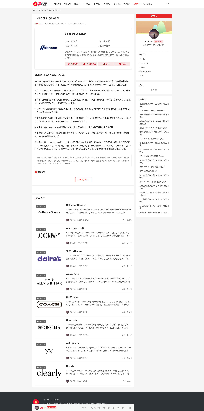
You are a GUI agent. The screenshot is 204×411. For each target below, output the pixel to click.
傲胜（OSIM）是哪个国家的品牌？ (152, 156)
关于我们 (47, 400)
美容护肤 (107, 4)
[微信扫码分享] (104, 408)
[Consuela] (49, 327)
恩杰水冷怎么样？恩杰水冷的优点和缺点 (154, 212)
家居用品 (97, 4)
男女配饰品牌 (72, 24)
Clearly (70, 366)
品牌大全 (137, 4)
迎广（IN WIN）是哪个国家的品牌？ (152, 182)
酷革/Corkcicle (145, 71)
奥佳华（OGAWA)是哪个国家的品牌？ (153, 128)
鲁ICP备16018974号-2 (79, 403)
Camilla (142, 59)
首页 (33, 10)
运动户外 (77, 4)
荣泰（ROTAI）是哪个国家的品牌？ (152, 139)
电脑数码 (57, 4)
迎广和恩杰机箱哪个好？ (148, 171)
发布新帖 (154, 16)
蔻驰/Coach (72, 297)
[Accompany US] (49, 235)
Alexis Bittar (73, 274)
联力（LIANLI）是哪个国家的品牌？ (152, 167)
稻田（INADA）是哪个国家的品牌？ (152, 110)
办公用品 (117, 4)
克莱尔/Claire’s (74, 251)
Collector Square (75, 205)
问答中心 (148, 4)
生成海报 (96, 408)
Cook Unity (143, 63)
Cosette (142, 67)
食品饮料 (127, 4)
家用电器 (67, 4)
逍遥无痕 (38, 24)
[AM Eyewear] (49, 350)
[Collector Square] (49, 212)
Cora (141, 76)
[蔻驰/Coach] (49, 304)
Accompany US (75, 228)
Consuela (71, 320)
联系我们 (57, 400)
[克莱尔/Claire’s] (49, 258)
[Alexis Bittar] (49, 281)
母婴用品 (87, 4)
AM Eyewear (73, 343)
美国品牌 (41, 172)
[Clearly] (49, 373)
